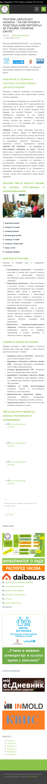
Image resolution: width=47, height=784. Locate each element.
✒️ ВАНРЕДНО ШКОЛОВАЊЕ (13, 595)
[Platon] (4, 9)
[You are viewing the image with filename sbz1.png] (25, 432)
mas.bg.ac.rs (11, 749)
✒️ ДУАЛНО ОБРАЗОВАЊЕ (13, 591)
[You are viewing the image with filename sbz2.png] (25, 451)
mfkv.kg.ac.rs (12, 746)
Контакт (36, 9)
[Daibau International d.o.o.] (23, 576)
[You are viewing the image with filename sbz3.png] (25, 470)
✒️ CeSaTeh (7, 599)
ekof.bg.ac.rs (11, 754)
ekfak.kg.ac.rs (12, 752)
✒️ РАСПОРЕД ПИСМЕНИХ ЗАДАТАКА (17, 582)
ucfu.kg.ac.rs (11, 743)
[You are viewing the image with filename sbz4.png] (25, 488)
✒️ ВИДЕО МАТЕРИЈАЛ (11, 603)
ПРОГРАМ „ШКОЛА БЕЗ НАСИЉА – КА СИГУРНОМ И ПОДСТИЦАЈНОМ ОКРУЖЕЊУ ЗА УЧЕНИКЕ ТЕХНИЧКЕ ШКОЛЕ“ (22, 25)
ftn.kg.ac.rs (11, 741)
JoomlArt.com (33, 776)
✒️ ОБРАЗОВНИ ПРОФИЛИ (13, 587)
